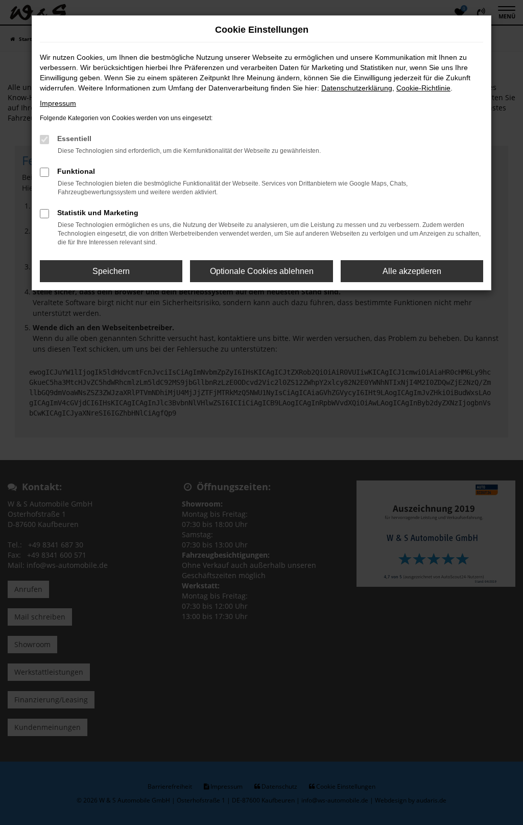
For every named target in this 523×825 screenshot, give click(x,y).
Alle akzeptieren (412, 271)
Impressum (58, 103)
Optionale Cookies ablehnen (262, 271)
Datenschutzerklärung (356, 88)
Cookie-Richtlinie (423, 88)
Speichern (111, 271)
